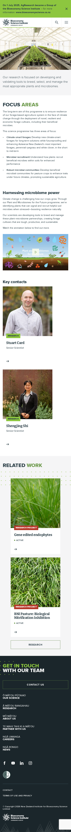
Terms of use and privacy (17, 796)
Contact (8, 790)
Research (36, 644)
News (10, 748)
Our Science (14, 696)
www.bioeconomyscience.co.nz (34, 12)
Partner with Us (18, 727)
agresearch (15, 22)
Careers (11, 738)
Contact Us (35, 684)
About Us (9, 717)
